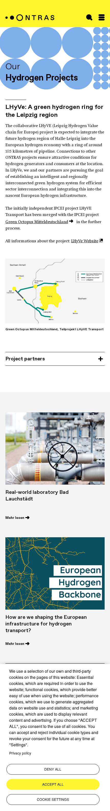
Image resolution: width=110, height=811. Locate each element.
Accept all (53, 784)
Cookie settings (53, 799)
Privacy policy (20, 753)
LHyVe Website (84, 241)
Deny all (52, 769)
